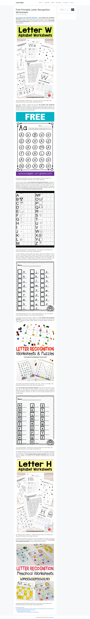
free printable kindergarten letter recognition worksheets (27, 608)
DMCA (53, 2)
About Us (40, 2)
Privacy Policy (58, 2)
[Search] (72, 9)
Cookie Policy (46, 2)
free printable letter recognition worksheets (44, 608)
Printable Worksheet (20, 607)
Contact (71, 2)
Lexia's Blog (19, 2)
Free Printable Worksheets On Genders (24, 610)
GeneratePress (51, 617)
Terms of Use (65, 2)
